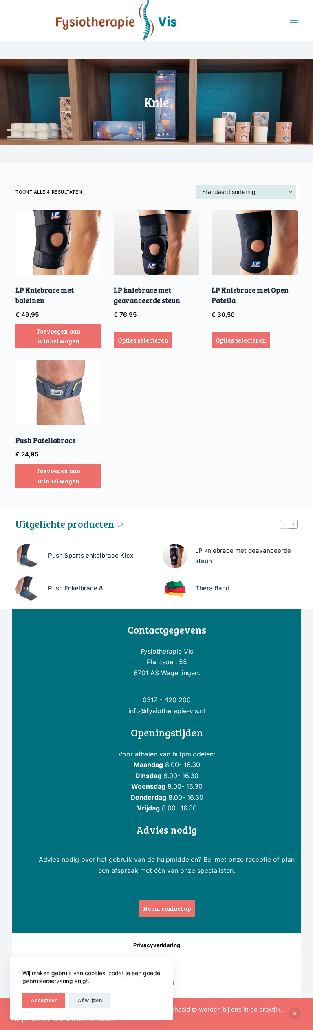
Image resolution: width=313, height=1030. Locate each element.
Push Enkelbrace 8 (75, 588)
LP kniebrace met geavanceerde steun (243, 556)
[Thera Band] (175, 588)
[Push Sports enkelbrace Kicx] (27, 556)
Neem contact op (167, 908)
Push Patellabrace (45, 440)
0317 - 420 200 (167, 700)
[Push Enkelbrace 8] (27, 588)
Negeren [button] (295, 1014)
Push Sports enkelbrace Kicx (90, 555)
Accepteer (44, 1000)
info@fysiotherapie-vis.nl (166, 711)
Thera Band (212, 588)
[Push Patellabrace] (58, 392)
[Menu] (294, 20)
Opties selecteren (143, 340)
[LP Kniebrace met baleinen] (58, 242)
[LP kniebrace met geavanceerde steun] (156, 242)
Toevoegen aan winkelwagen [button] (58, 336)
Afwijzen (89, 1000)
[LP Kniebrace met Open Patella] (254, 242)
